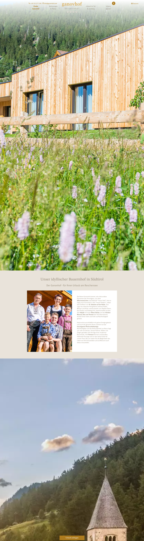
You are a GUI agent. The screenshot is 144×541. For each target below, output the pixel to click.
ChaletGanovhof (35, 7)
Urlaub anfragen (72, 538)
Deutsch (135, 3)
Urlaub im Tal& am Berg (90, 7)
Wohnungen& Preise (53, 7)
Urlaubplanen (108, 7)
